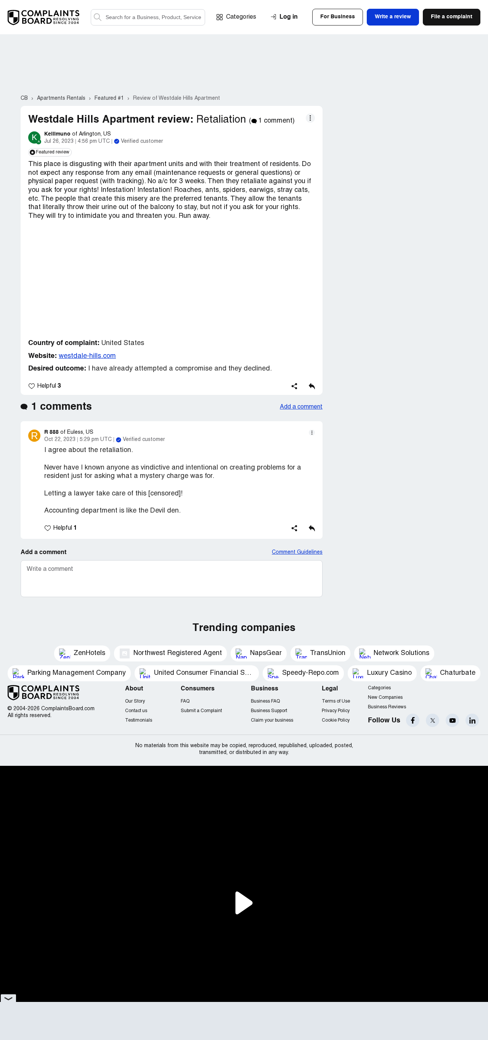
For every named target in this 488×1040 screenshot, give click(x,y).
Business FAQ (265, 701)
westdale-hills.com (87, 356)
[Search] (148, 17)
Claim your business (272, 720)
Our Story (135, 701)
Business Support (269, 711)
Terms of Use (336, 701)
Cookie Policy (336, 720)
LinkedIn (472, 720)
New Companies (385, 697)
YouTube (452, 720)
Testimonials (138, 720)
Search (98, 17)
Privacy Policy (336, 711)
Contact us (136, 711)
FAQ (185, 701)
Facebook (412, 720)
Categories (241, 17)
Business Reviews (387, 707)
